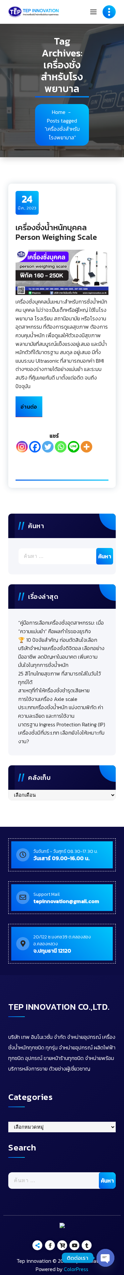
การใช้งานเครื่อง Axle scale (47, 699)
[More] (86, 447)
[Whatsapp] (60, 447)
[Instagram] (22, 447)
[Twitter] (48, 447)
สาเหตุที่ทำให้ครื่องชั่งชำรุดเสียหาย (54, 690)
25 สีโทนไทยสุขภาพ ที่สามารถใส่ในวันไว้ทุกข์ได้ (59, 678)
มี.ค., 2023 (27, 202)
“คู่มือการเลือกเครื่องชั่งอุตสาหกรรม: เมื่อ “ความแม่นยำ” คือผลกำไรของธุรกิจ (61, 627)
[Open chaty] (105, 1258)
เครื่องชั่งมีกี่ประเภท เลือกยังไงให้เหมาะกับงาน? (61, 737)
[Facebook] (35, 447)
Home (58, 112)
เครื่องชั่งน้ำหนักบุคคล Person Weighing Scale (56, 232)
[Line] (73, 447)
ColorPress (76, 1269)
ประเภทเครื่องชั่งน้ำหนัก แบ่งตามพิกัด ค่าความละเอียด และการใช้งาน (60, 711)
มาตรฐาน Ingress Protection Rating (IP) (61, 724)
